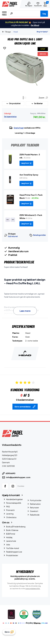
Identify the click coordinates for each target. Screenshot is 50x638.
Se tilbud (35, 25)
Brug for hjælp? (42, 32)
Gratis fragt (19, 128)
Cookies (20, 486)
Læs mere (25, 310)
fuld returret (13, 236)
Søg (44, 13)
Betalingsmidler (39, 235)
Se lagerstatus (10, 116)
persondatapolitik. (33, 588)
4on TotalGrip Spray (28, 174)
